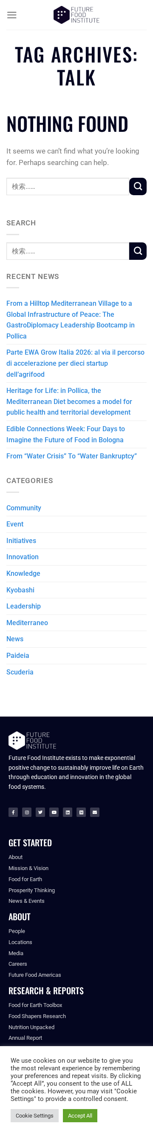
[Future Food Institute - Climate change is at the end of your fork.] (76, 15)
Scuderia (20, 672)
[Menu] (11, 15)
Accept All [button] (80, 1115)
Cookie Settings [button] (35, 1115)
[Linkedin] (67, 812)
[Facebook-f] (13, 812)
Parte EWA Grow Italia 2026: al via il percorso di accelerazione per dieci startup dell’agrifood (75, 363)
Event (14, 524)
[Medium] (81, 812)
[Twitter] (40, 812)
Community (23, 508)
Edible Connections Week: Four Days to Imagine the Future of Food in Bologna (65, 434)
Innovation (22, 557)
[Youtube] (54, 812)
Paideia (17, 655)
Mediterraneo (27, 623)
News (14, 639)
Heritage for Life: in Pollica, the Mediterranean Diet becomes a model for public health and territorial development (69, 401)
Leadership (23, 606)
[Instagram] (26, 812)
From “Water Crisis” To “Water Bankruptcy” (71, 456)
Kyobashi (20, 590)
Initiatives (21, 541)
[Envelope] (94, 812)
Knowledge (23, 573)
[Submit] (138, 186)
